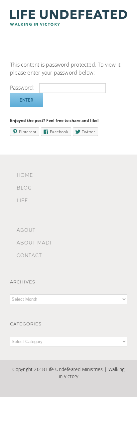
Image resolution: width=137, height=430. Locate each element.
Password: (23, 87)
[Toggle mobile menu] (124, 32)
